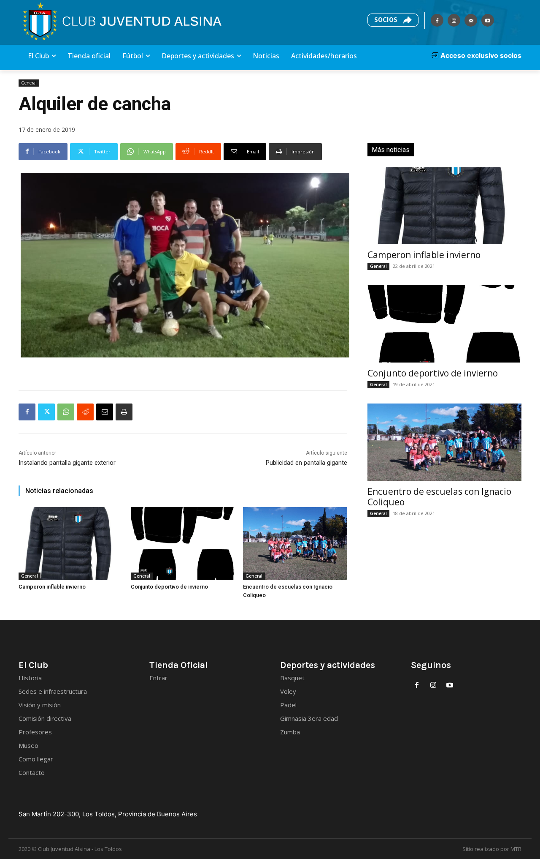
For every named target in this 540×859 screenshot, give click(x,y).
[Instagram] (454, 20)
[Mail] (470, 20)
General (29, 83)
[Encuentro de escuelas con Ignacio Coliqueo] (295, 543)
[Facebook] (437, 20)
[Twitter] (46, 412)
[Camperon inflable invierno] (70, 543)
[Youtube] (487, 20)
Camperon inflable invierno (52, 587)
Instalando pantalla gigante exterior (67, 462)
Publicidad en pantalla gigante (306, 462)
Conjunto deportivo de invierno (169, 587)
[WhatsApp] (65, 412)
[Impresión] (124, 412)
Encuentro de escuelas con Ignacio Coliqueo (439, 496)
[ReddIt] (85, 412)
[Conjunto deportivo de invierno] (183, 543)
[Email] (104, 412)
